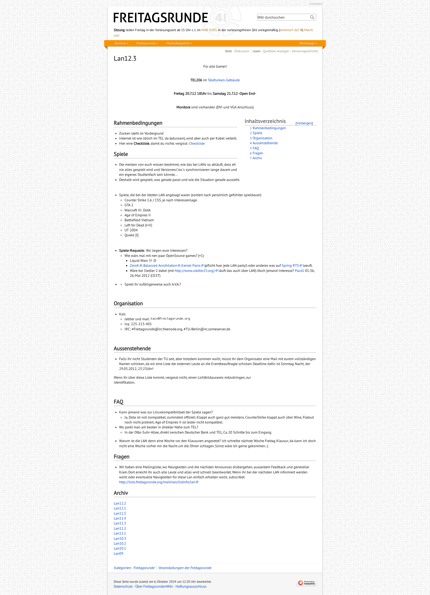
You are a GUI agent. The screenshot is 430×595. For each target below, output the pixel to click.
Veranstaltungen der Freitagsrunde (184, 567)
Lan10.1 (120, 548)
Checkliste (197, 143)
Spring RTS (290, 265)
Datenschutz (123, 586)
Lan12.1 (120, 508)
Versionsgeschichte (305, 51)
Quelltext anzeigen (276, 51)
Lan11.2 (120, 528)
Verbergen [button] (304, 123)
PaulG (299, 270)
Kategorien (122, 567)
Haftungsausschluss (191, 586)
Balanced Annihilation (160, 265)
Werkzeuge (306, 43)
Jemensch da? (289, 30)
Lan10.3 (120, 538)
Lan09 (118, 553)
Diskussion (241, 51)
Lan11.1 (120, 533)
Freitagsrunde (146, 43)
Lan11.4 (120, 518)
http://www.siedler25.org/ (195, 270)
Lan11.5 (120, 513)
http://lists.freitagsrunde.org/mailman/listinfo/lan (157, 482)
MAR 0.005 (209, 30)
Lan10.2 (120, 543)
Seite (228, 51)
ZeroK (134, 265)
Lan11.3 (120, 523)
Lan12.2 (120, 503)
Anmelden (316, 4)
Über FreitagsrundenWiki (154, 586)
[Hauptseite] (181, 17)
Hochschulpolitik (177, 43)
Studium (120, 43)
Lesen (256, 51)
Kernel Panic (191, 265)
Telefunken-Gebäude (224, 80)
